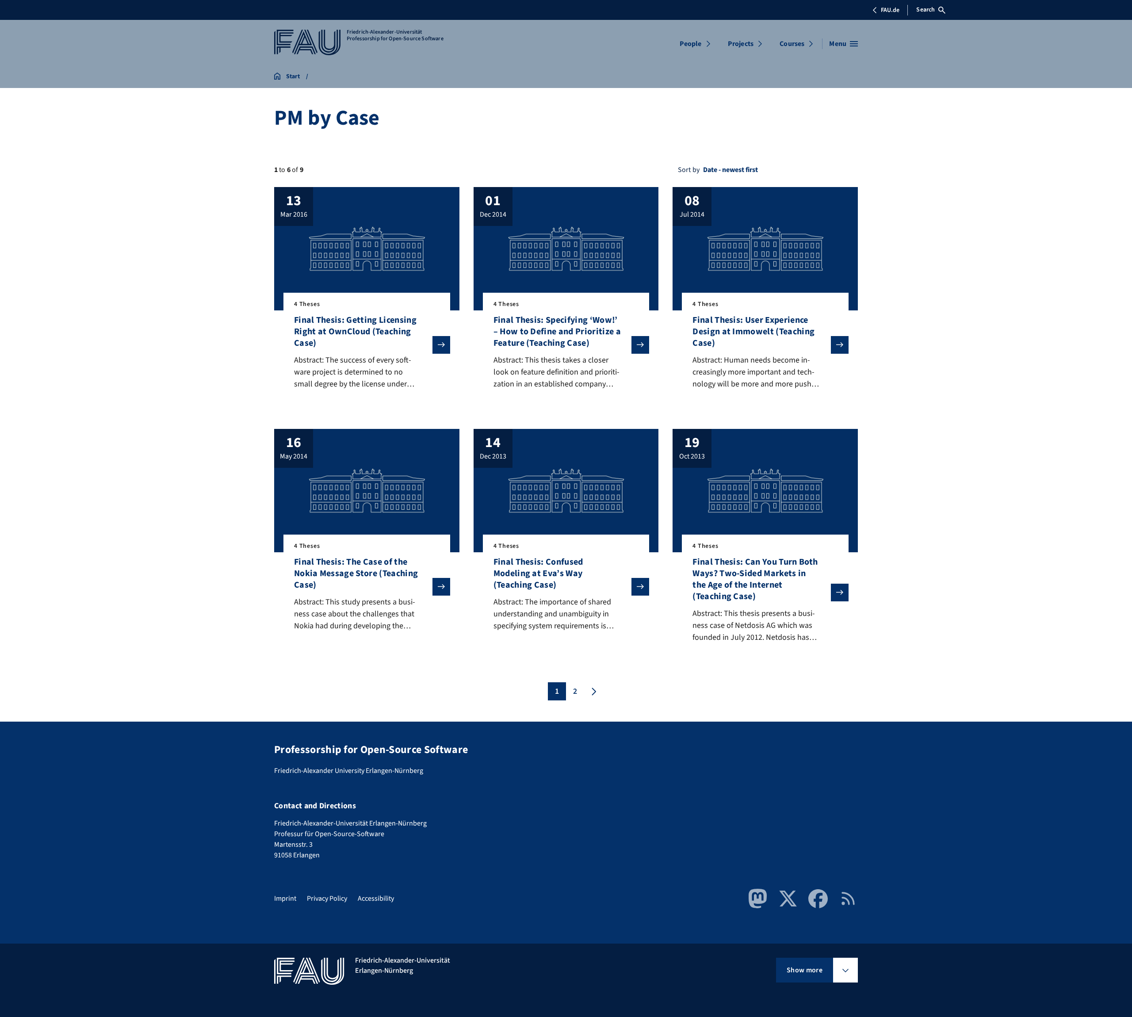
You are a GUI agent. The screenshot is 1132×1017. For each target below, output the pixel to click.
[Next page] (593, 691)
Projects (740, 44)
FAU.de (890, 10)
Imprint (285, 898)
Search (925, 9)
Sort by (689, 170)
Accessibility (376, 898)
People (691, 44)
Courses (792, 44)
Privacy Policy (327, 898)
